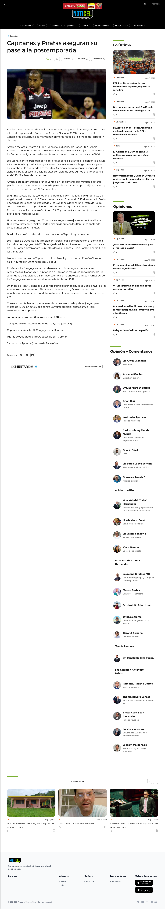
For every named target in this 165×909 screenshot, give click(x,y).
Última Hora (27, 25)
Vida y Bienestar (121, 25)
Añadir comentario (93, 367)
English (62, 885)
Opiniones (70, 25)
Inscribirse (155, 4)
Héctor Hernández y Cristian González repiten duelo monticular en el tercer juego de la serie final (134, 179)
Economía (55, 25)
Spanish (62, 881)
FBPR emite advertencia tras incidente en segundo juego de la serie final (131, 86)
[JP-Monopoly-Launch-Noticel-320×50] (82, 6)
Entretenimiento (102, 25)
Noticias (42, 25)
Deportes (85, 25)
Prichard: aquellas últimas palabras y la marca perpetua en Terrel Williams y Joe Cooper (133, 309)
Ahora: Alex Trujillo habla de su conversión (25, 824)
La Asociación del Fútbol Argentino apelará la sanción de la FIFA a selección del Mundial (132, 131)
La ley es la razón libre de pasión (130, 330)
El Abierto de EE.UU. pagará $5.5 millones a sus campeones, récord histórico (131, 155)
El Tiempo (138, 25)
